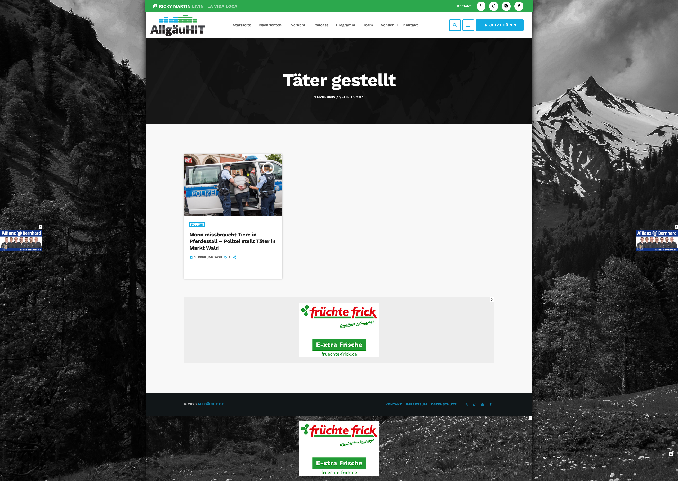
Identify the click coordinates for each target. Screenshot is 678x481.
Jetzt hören (499, 25)
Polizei (197, 224)
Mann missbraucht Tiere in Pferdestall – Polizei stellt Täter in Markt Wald (232, 241)
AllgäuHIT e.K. (212, 404)
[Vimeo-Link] (177, 25)
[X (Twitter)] (481, 6)
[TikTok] (493, 6)
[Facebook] (518, 6)
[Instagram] (506, 6)
